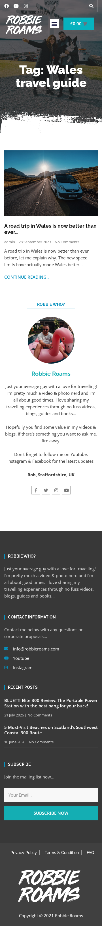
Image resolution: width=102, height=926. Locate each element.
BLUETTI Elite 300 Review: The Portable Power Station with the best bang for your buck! (50, 703)
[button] (91, 5)
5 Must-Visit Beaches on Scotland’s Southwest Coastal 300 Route (51, 730)
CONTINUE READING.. (26, 277)
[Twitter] (46, 490)
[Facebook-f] (35, 490)
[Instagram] (26, 6)
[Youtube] (16, 6)
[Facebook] (6, 6)
